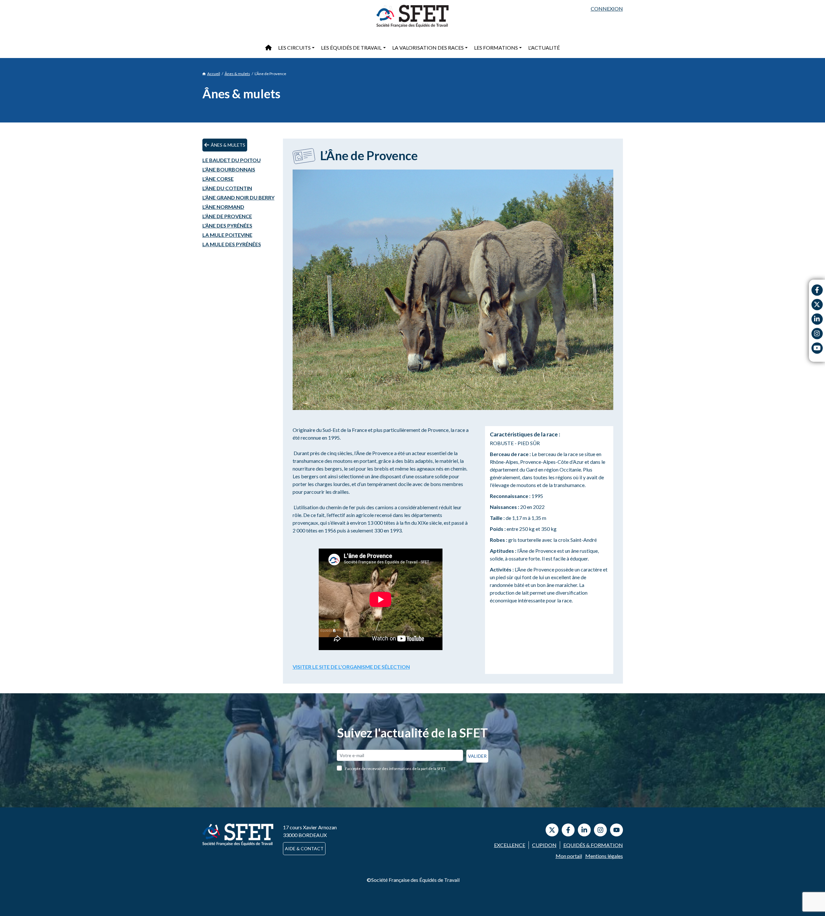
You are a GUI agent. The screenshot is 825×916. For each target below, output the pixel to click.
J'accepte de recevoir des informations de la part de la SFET (395, 768)
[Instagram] (817, 333)
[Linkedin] (817, 319)
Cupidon (544, 845)
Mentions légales (604, 856)
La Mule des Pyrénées (231, 244)
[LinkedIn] (584, 829)
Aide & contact (304, 848)
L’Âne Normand (223, 207)
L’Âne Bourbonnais (228, 169)
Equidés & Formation (593, 845)
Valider (477, 756)
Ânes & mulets (237, 73)
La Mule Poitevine (227, 235)
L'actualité (544, 47)
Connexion (607, 8)
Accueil (213, 73)
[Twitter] (817, 304)
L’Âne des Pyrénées (227, 225)
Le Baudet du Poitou (231, 160)
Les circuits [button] (294, 47)
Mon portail (569, 856)
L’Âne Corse (218, 179)
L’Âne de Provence (227, 216)
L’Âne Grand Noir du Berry (238, 197)
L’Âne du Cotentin (227, 188)
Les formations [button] (496, 47)
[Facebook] (817, 290)
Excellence (509, 845)
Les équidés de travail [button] (351, 47)
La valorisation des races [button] (428, 47)
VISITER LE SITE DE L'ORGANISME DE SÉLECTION (351, 667)
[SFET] (412, 16)
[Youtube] (817, 348)
